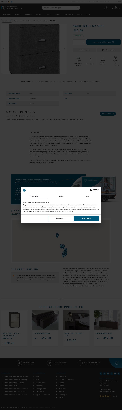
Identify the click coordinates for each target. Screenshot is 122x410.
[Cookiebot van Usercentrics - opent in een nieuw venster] (91, 190)
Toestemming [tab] (34, 196)
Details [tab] (61, 196)
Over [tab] (87, 196)
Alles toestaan (86, 218)
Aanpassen (59, 218)
